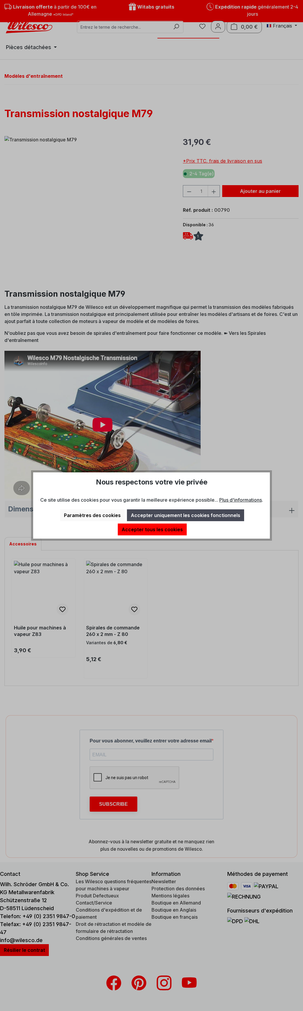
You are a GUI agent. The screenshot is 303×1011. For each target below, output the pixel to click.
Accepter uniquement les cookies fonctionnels (185, 515)
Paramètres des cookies (92, 515)
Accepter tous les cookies (152, 529)
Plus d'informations (240, 500)
